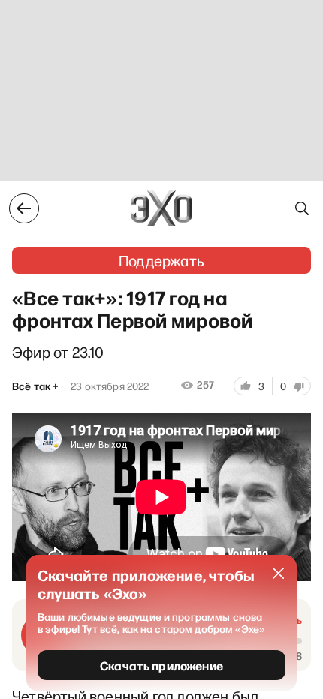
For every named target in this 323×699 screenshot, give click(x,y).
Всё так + (35, 386)
